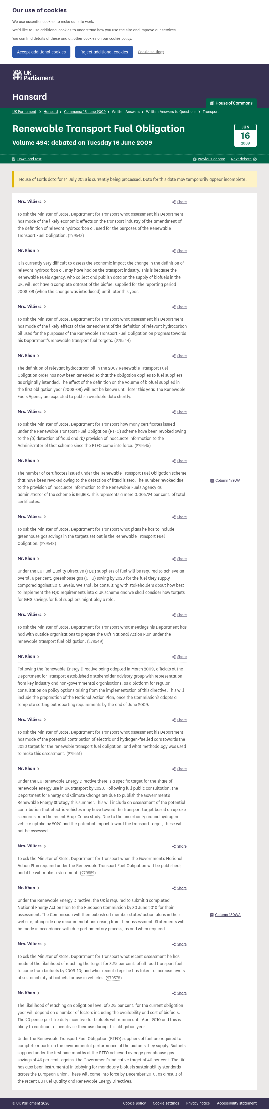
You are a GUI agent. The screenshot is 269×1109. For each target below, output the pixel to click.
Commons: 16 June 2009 (85, 112)
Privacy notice (198, 1103)
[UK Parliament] (33, 75)
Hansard (29, 96)
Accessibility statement (237, 1103)
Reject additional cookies (104, 51)
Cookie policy (134, 1103)
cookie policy (120, 38)
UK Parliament (24, 112)
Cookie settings (151, 52)
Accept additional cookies (41, 51)
